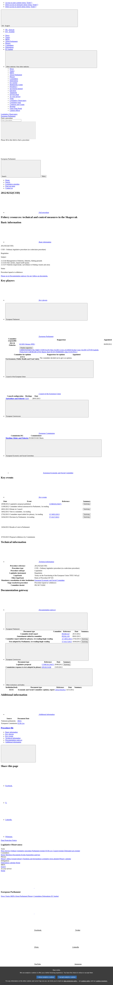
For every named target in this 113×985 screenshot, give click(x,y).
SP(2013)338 (46, 667)
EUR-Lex (21, 723)
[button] (34, 888)
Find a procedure (7, 118)
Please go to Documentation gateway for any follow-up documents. (24, 276)
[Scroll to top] (18, 753)
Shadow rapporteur (26, 348)
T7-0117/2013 (54, 517)
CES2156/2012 (60, 690)
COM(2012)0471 (55, 504)
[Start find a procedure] (18, 130)
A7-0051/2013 (54, 514)
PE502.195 (66, 636)
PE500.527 (66, 634)
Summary (87, 504)
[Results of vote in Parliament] (65, 535)
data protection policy (70, 981)
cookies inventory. (101, 981)
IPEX (20, 721)
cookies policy (85, 981)
